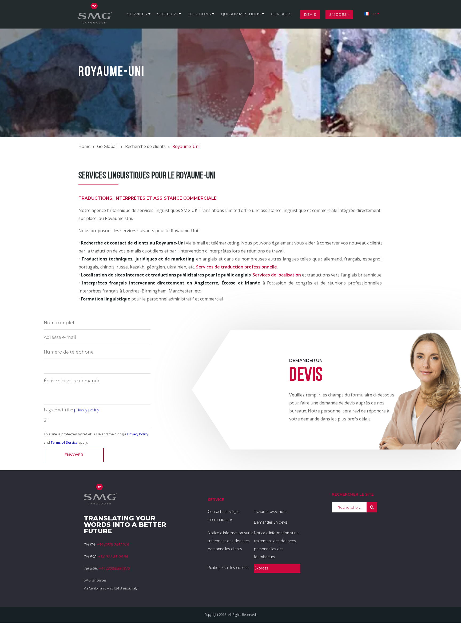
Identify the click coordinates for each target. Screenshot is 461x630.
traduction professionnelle (236, 267)
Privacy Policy (137, 434)
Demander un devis (271, 522)
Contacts (281, 13)
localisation (277, 275)
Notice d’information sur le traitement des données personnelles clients (230, 540)
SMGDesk (339, 14)
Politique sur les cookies (228, 567)
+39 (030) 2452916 (113, 544)
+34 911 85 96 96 (113, 556)
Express (261, 568)
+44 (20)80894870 (114, 568)
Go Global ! (107, 146)
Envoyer (74, 454)
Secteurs (167, 13)
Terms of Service (64, 442)
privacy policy (86, 410)
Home (84, 146)
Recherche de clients (145, 146)
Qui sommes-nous (241, 13)
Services (137, 13)
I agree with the (71, 410)
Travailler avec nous (270, 511)
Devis (310, 14)
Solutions (199, 13)
